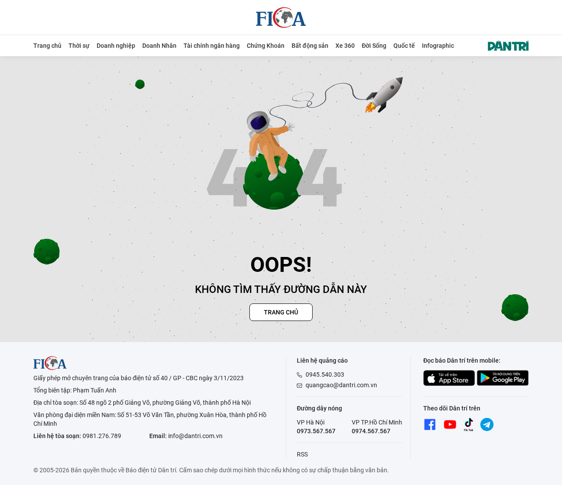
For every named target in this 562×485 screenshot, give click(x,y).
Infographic (438, 45)
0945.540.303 (325, 374)
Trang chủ (47, 45)
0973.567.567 (316, 431)
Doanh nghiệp (116, 45)
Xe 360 (345, 45)
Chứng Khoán (266, 45)
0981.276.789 (102, 435)
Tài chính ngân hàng (212, 45)
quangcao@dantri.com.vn (341, 385)
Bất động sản (310, 45)
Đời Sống (374, 45)
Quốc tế (404, 45)
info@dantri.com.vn (195, 435)
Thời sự (79, 45)
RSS (302, 454)
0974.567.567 (371, 431)
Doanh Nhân (159, 45)
